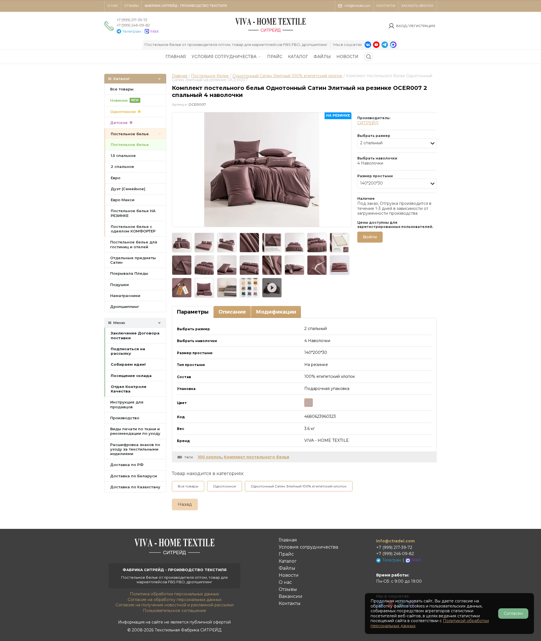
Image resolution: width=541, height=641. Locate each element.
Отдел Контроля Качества (128, 388)
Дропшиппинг (124, 306)
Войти (370, 236)
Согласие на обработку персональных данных (174, 599)
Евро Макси (122, 200)
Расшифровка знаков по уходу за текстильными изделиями (135, 449)
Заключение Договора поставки (135, 335)
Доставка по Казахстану (135, 487)
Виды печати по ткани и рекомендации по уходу (135, 431)
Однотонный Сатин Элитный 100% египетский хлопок (287, 75)
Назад (185, 504)
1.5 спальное (123, 155)
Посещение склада (131, 375)
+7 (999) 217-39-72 (132, 19)
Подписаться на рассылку (128, 351)
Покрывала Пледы (129, 273)
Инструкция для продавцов (126, 404)
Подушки (119, 284)
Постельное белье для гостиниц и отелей (133, 244)
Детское (119, 122)
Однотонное (224, 486)
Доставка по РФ (126, 464)
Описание (232, 312)
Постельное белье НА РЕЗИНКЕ (133, 213)
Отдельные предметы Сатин (133, 260)
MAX (154, 31)
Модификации (276, 312)
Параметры (193, 312)
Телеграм (132, 31)
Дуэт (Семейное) (128, 189)
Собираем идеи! (128, 364)
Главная (179, 75)
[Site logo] (270, 32)
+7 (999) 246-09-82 (133, 25)
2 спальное (122, 166)
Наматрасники (125, 295)
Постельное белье (210, 75)
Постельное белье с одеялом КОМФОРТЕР (133, 228)
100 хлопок (209, 457)
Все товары (188, 486)
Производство (124, 418)
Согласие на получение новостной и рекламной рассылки (175, 604)
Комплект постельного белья (256, 457)
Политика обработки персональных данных (174, 593)
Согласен (513, 613)
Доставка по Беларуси (133, 476)
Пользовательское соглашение (174, 610)
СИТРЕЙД (367, 122)
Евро (115, 178)
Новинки (124, 100)
